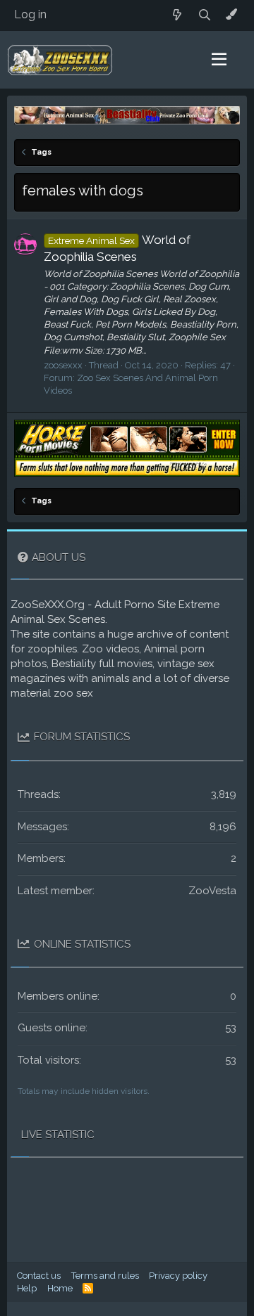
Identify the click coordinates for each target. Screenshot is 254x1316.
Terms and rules (105, 1275)
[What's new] (177, 15)
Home (60, 1288)
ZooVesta (212, 890)
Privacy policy (178, 1275)
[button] (219, 60)
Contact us (39, 1275)
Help (27, 1288)
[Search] (205, 15)
